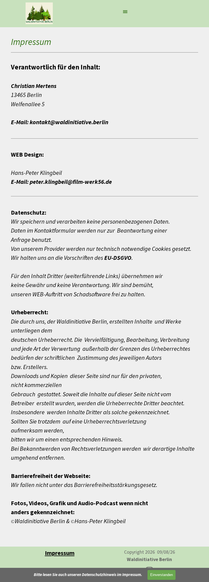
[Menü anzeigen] (125, 11)
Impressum (60, 553)
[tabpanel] (104, 288)
